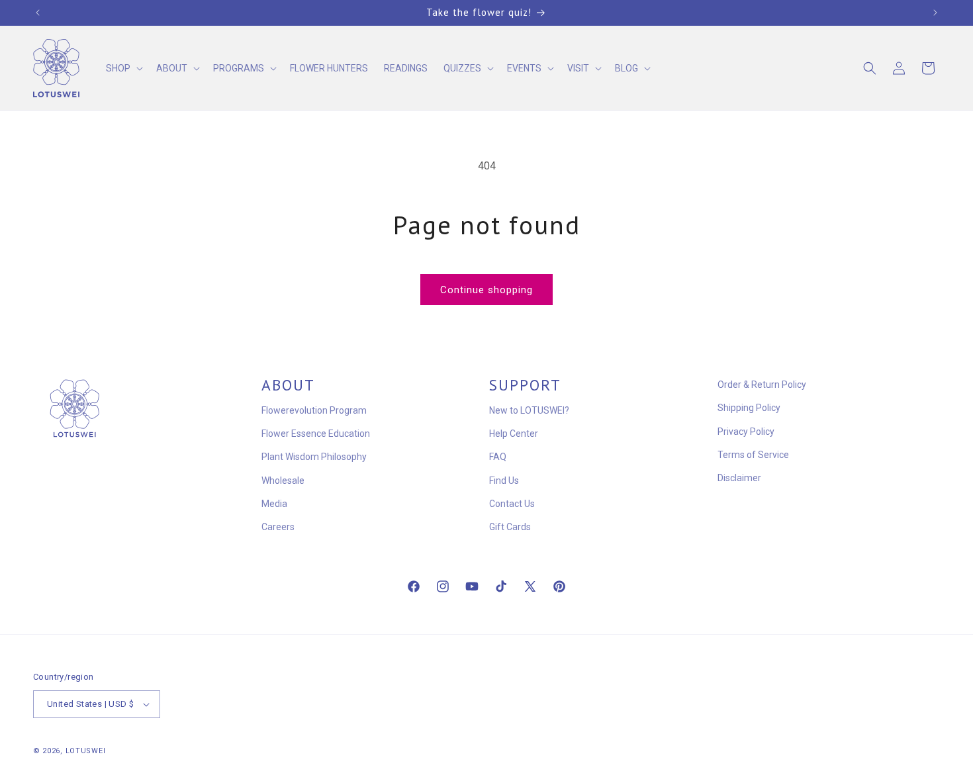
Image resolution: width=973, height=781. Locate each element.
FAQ (497, 456)
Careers (278, 527)
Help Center (513, 433)
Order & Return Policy (762, 384)
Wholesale (282, 480)
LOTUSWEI (86, 751)
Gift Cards (510, 527)
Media (274, 503)
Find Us (504, 480)
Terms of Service (753, 454)
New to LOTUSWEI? (529, 410)
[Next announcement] (935, 12)
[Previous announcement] (37, 12)
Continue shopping (486, 290)
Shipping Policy (749, 407)
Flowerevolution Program (314, 410)
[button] (123, 68)
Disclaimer (739, 478)
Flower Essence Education (315, 433)
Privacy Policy (746, 431)
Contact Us (512, 503)
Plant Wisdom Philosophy (314, 456)
